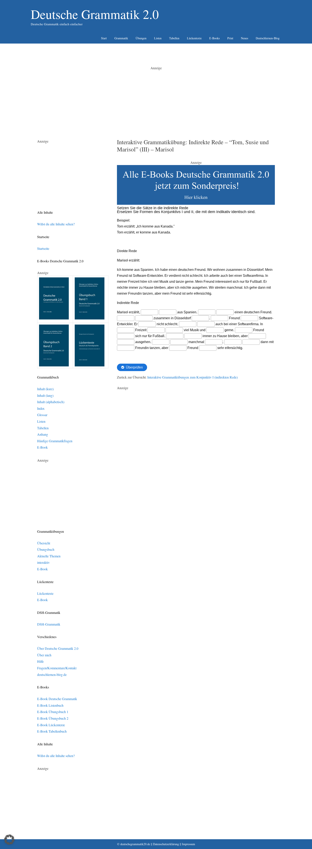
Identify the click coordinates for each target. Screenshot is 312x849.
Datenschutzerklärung (166, 844)
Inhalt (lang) (45, 395)
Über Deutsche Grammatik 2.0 (57, 648)
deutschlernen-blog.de (52, 674)
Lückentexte (194, 38)
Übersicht (43, 543)
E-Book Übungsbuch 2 (52, 718)
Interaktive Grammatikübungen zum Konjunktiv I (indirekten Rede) (192, 377)
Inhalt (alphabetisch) (50, 402)
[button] (9, 839)
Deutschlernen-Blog (268, 38)
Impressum (188, 844)
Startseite (43, 248)
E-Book (42, 447)
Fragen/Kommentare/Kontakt (56, 668)
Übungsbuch (45, 549)
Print (230, 38)
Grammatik (121, 38)
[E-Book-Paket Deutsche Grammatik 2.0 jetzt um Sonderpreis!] (196, 203)
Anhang (42, 434)
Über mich (44, 655)
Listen (158, 38)
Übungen (141, 38)
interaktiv (43, 562)
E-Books (214, 38)
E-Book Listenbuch (50, 705)
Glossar (42, 414)
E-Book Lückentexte (51, 725)
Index (41, 408)
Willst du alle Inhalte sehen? (56, 224)
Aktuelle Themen (48, 556)
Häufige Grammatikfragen (54, 441)
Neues (244, 38)
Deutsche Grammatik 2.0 (95, 14)
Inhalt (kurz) (45, 389)
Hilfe (40, 661)
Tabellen (174, 38)
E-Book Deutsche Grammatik (57, 698)
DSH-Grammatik (48, 624)
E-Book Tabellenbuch (52, 731)
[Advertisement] (156, 100)
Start (104, 38)
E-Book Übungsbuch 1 (52, 711)
